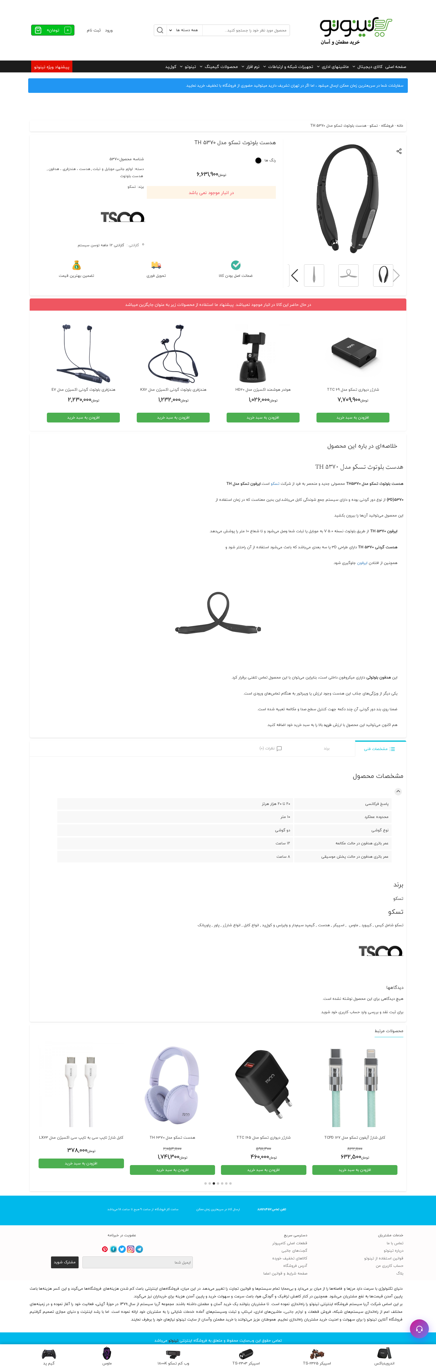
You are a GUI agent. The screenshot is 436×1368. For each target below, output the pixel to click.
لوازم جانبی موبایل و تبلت (113, 169)
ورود (109, 30)
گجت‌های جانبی (294, 1250)
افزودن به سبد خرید (355, 1170)
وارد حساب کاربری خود (349, 1012)
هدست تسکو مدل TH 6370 (172, 1138)
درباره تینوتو (393, 1250)
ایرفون (362, 563)
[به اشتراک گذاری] (399, 151)
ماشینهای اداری (335, 66)
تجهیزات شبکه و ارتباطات (290, 66)
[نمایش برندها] (123, 237)
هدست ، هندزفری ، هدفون (69, 169)
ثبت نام (94, 30)
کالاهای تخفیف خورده (289, 1258)
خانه (400, 126)
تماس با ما (395, 1243)
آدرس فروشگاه (295, 1265)
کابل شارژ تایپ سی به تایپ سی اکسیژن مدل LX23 (81, 1138)
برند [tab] (327, 748)
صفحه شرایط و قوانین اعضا (285, 1273)
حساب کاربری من (389, 1265)
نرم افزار (253, 66)
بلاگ (399, 1273)
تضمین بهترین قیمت (76, 276)
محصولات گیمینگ (221, 66)
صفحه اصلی (395, 66)
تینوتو (190, 66)
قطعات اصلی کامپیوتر (289, 1243)
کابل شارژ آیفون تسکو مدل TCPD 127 (354, 1138)
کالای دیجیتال (369, 66)
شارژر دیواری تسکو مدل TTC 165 (263, 1138)
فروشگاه (387, 126)
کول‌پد (170, 66)
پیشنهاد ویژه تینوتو (51, 67)
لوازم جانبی (293, 1311)
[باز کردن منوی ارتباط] (419, 1328)
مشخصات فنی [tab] (376, 749)
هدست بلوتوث (131, 176)
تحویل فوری (156, 276)
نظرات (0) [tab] (267, 748)
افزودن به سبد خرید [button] (353, 417)
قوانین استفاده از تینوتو (383, 1258)
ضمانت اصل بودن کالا (236, 276)
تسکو (374, 126)
